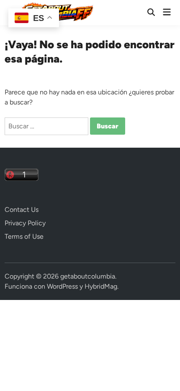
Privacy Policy (25, 223)
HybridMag (101, 286)
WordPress (62, 286)
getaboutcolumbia (87, 276)
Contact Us (22, 210)
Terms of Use (24, 236)
